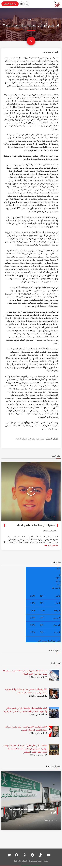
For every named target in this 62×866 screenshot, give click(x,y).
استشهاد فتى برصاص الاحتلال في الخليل (36, 525)
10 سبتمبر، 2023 (50, 531)
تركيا (33, 439)
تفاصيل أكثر (51, 545)
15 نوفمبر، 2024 (50, 820)
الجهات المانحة (21, 439)
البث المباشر (10, 3)
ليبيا (29, 439)
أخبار (29, 19)
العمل (42, 439)
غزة (37, 439)
